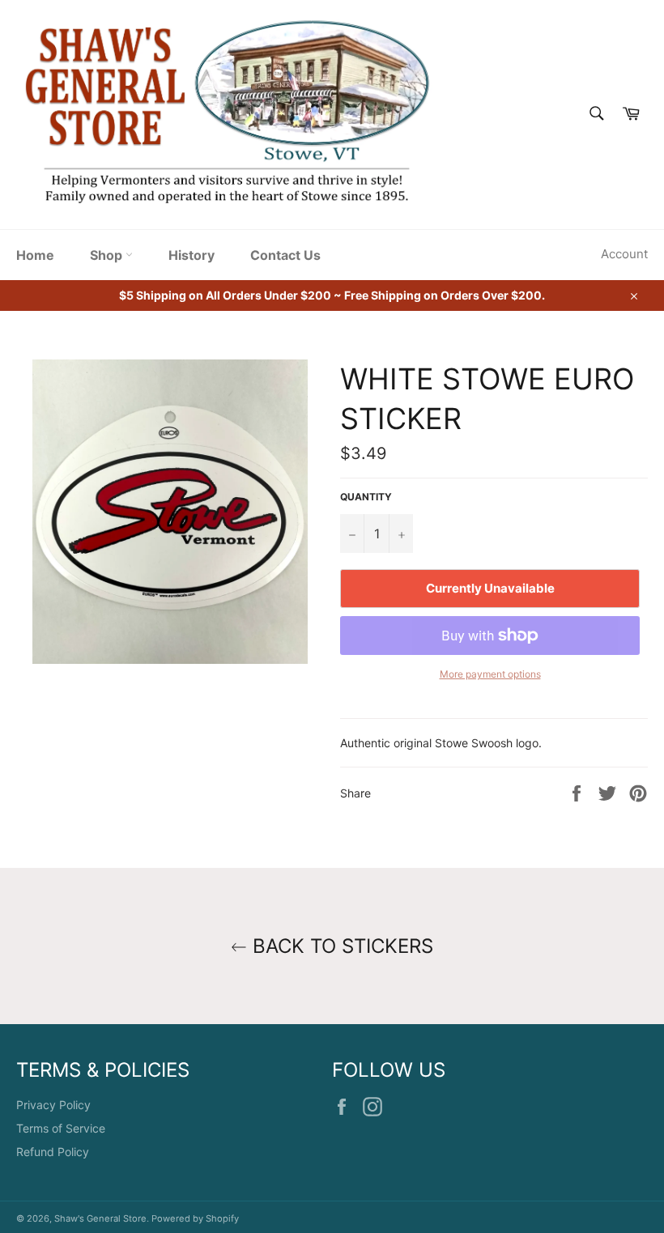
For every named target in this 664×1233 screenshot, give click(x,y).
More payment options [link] (490, 674)
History (191, 255)
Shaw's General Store (100, 1218)
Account (624, 253)
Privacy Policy (53, 1105)
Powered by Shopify (195, 1218)
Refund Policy (52, 1152)
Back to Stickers (340, 946)
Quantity (366, 497)
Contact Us (285, 255)
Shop (108, 255)
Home (35, 255)
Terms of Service (60, 1128)
